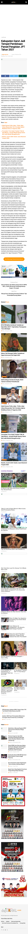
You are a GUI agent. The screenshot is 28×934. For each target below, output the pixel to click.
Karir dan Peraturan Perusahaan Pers (10, 923)
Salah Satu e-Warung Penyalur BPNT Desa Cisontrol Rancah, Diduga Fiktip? (17, 730)
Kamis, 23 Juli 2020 (13, 733)
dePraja (4, 37)
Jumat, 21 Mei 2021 (7, 713)
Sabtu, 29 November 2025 (14, 759)
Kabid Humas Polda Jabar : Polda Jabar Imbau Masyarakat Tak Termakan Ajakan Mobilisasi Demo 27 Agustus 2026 (13, 127)
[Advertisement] (14, 21)
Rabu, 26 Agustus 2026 (7, 330)
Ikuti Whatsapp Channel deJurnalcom (14, 259)
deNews (4, 321)
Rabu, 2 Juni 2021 (7, 719)
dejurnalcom (5, 54)
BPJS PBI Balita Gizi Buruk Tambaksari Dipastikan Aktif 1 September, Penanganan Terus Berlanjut (13, 327)
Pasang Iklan (22, 923)
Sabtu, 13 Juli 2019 (13, 772)
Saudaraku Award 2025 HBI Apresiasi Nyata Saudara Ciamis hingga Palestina (17, 756)
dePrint (2, 921)
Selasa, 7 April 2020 (13, 766)
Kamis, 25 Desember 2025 (14, 742)
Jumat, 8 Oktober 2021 (16, 54)
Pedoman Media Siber (15, 921)
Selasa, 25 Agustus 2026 (7, 440)
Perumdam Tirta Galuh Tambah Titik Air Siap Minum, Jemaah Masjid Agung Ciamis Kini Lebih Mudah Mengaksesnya (13, 132)
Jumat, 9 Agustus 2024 (14, 751)
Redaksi (7, 921)
